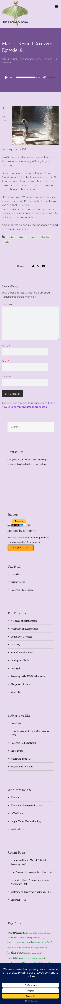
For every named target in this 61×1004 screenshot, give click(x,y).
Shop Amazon (20, 547)
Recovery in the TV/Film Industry (28, 676)
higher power (16, 952)
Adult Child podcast (21, 758)
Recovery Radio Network (23, 742)
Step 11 (38, 963)
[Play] (7, 77)
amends (44, 933)
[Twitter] (33, 265)
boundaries (21, 937)
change (22, 236)
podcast (41, 957)
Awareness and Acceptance (24, 628)
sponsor (28, 963)
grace (34, 947)
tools (7, 242)
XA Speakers (17, 829)
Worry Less (16, 692)
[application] (30, 77)
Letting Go (16, 668)
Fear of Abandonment (22, 652)
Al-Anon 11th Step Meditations (27, 805)
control (28, 942)
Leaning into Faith (20, 660)
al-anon (38, 933)
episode (44, 942)
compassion (20, 942)
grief (46, 947)
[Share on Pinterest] (38, 265)
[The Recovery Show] (15, 14)
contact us (39, 201)
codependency (45, 938)
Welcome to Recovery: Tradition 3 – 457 (31, 891)
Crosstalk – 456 (18, 899)
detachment (36, 942)
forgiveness (25, 947)
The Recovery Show (30, 59)
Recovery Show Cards (22, 589)
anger (49, 933)
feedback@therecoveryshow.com (22, 209)
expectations (12, 947)
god (30, 947)
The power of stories (21, 684)
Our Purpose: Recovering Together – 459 (31, 871)
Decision (45, 236)
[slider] (51, 79)
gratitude (40, 947)
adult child (32, 933)
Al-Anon (15, 797)
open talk (35, 958)
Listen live (16, 574)
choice (33, 236)
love (41, 952)
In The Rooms (17, 813)
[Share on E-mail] (43, 265)
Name (6, 346)
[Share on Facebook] (28, 265)
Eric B (49, 942)
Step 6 (51, 963)
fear (18, 947)
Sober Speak (17, 750)
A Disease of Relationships (24, 620)
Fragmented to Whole (22, 766)
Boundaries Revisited (21, 636)
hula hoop (28, 953)
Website (6, 376)
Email (5, 361)
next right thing (25, 958)
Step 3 (43, 962)
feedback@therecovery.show (31, 464)
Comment (8, 304)
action (11, 236)
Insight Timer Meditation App (26, 821)
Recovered (16, 722)
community (11, 942)
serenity (21, 962)
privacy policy (18, 581)
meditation (14, 957)
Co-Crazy (15, 644)
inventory (35, 953)
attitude (12, 937)
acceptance (16, 932)
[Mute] (44, 77)
